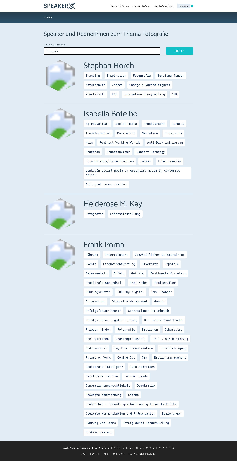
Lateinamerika (169, 161)
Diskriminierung (99, 432)
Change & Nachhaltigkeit (149, 85)
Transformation (98, 133)
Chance (117, 85)
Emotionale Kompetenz (168, 273)
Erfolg (119, 273)
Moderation (126, 133)
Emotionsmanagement (170, 357)
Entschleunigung (173, 348)
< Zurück (48, 17)
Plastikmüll (95, 94)
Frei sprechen (97, 339)
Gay (144, 357)
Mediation (150, 133)
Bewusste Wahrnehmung (103, 395)
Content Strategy (150, 152)
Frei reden (139, 282)
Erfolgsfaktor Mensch (103, 311)
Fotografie (142, 75)
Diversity (150, 264)
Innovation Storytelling (144, 94)
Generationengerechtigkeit (108, 385)
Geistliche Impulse (102, 376)
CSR (174, 94)
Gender (159, 301)
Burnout (178, 124)
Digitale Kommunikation (133, 348)
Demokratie (146, 385)
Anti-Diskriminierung (165, 142)
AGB (106, 453)
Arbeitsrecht (154, 124)
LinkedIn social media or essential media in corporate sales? (133, 173)
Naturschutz (95, 85)
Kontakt (94, 453)
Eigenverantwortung (119, 264)
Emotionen (150, 329)
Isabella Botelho (111, 114)
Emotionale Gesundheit (104, 282)
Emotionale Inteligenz (104, 367)
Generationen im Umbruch (148, 311)
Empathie (172, 264)
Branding (93, 75)
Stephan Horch (109, 66)
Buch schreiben (142, 367)
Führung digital (130, 292)
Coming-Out (126, 357)
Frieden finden (98, 329)
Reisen (145, 161)
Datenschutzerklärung (142, 453)
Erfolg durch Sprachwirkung (146, 423)
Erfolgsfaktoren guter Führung (111, 320)
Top (120, 6)
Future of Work (98, 357)
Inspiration (116, 75)
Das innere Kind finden (163, 320)
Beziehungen (171, 413)
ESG (114, 94)
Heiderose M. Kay (113, 204)
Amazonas (93, 152)
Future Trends (136, 376)
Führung (92, 254)
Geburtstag (173, 329)
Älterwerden (95, 301)
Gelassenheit (96, 273)
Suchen (179, 51)
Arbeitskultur (118, 152)
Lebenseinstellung (125, 214)
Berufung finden (170, 75)
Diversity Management (130, 301)
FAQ (84, 453)
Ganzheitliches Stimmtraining (160, 254)
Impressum (118, 453)
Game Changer (161, 292)
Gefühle (137, 273)
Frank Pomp (104, 245)
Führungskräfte (98, 292)
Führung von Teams (101, 423)
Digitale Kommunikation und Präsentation (120, 413)
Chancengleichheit (130, 339)
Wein (89, 142)
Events (91, 264)
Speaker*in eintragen (164, 6)
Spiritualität (97, 124)
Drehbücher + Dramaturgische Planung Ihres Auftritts (131, 404)
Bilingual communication (106, 184)
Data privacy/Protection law (110, 161)
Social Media (126, 124)
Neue (141, 6)
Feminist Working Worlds (119, 142)
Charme (133, 395)
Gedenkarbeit (96, 348)
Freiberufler (165, 282)
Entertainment (116, 254)
